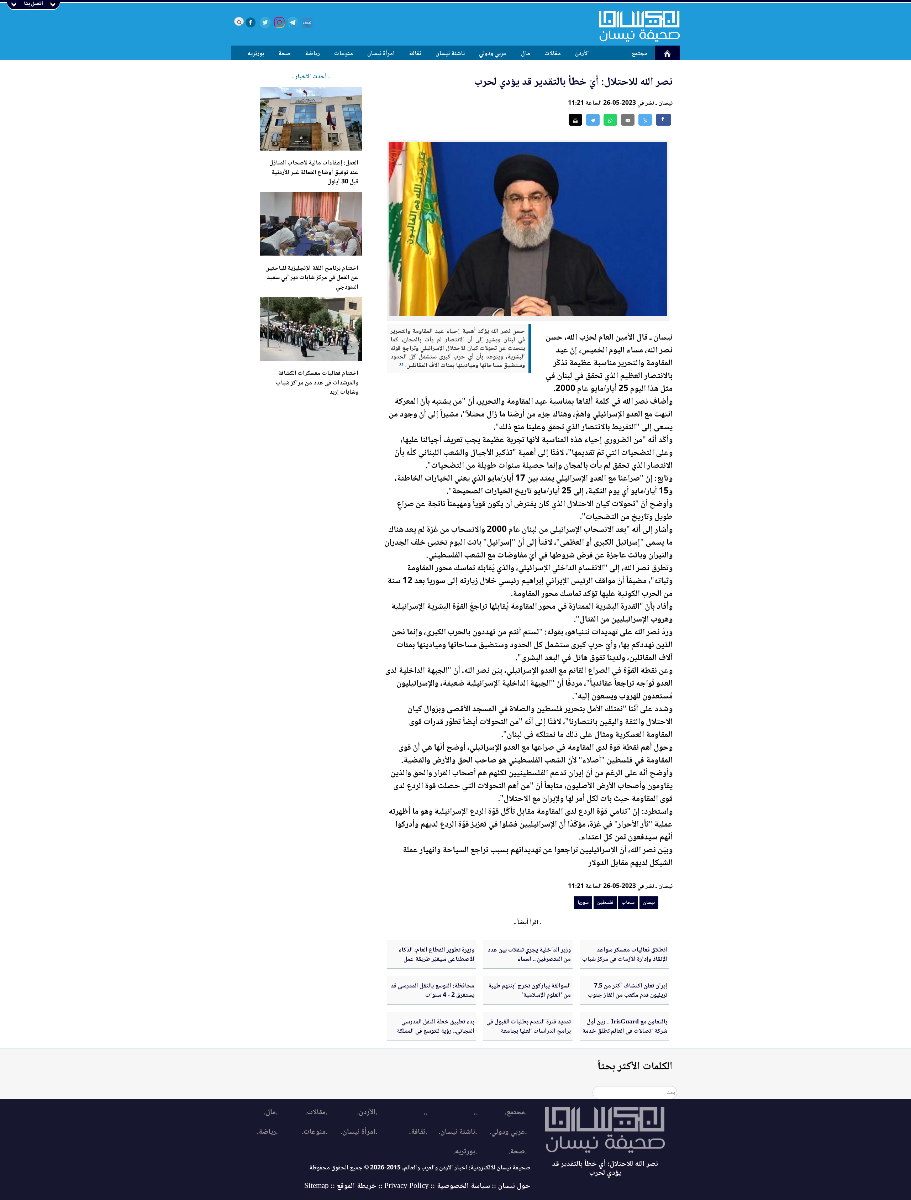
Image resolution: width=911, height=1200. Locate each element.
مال (525, 53)
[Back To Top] (897, 1181)
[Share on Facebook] (663, 120)
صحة (284, 53)
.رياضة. (267, 1132)
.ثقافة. (418, 1132)
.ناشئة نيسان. (457, 1132)
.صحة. (517, 1152)
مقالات (552, 53)
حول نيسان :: (510, 1186)
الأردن (582, 53)
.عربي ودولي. (508, 1132)
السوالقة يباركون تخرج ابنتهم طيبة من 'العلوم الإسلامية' (529, 991)
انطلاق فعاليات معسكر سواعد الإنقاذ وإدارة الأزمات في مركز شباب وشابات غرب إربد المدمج (624, 959)
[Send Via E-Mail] (627, 120)
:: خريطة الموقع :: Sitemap (343, 1186)
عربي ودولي (493, 53)
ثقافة (415, 53)
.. (475, 1112)
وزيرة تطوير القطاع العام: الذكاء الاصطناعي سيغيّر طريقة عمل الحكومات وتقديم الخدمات (436, 959)
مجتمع (640, 53)
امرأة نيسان (381, 53)
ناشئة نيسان (450, 53)
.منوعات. (314, 1132)
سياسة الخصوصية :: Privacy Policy (437, 1186)
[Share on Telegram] (593, 120)
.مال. (271, 1112)
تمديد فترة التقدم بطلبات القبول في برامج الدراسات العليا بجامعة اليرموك (528, 1031)
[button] (610, 120)
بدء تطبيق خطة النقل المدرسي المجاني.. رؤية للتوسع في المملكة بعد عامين (435, 1031)
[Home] (635, 26)
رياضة (312, 53)
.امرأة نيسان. (359, 1132)
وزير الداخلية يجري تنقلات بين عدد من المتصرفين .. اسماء (529, 955)
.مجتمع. (516, 1112)
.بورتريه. (465, 1152)
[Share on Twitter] (645, 120)
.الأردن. (367, 1112)
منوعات (343, 53)
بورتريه (256, 53)
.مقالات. (316, 1112)
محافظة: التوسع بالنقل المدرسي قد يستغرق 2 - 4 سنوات (432, 991)
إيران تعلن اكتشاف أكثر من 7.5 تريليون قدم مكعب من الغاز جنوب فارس (627, 995)
